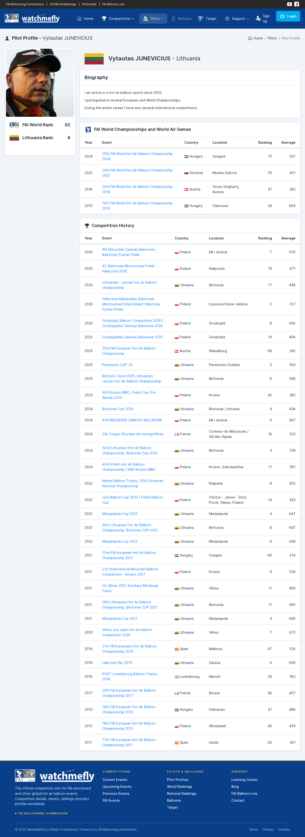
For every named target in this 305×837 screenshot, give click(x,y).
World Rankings (179, 786)
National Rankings (181, 793)
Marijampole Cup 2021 (119, 618)
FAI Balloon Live (113, 4)
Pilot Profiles (177, 780)
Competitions (119, 18)
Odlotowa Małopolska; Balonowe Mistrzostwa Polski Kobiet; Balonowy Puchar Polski (131, 304)
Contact (237, 800)
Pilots (155, 18)
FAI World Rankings (63, 4)
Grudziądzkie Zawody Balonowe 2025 (132, 337)
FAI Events (89, 4)
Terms (253, 829)
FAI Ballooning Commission (25, 4)
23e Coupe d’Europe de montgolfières (133, 434)
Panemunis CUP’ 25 (117, 365)
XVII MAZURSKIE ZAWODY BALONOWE (132, 420)
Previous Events (116, 793)
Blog (235, 786)
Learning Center (244, 780)
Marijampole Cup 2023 (119, 514)
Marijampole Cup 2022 (119, 541)
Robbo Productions (64, 829)
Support (238, 18)
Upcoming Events (117, 786)
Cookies (284, 829)
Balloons (174, 800)
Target (211, 18)
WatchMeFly (36, 829)
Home (88, 18)
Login (291, 16)
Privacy (268, 829)
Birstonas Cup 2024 (117, 409)
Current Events (115, 780)
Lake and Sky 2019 (117, 663)
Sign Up (266, 18)
